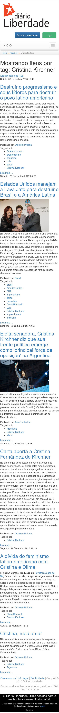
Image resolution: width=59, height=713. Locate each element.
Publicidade (37, 678)
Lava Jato (12, 301)
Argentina (12, 428)
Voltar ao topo (49, 706)
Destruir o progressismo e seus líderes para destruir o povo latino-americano (28, 92)
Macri (9, 435)
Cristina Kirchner (15, 167)
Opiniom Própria (23, 144)
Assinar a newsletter (27, 35)
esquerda (12, 158)
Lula (9, 161)
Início (7, 45)
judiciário (11, 317)
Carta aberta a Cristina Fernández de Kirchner (25, 454)
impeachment (14, 314)
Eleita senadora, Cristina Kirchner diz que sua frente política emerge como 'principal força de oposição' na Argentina (27, 344)
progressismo (14, 154)
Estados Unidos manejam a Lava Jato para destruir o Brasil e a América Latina (29, 189)
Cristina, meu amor (21, 633)
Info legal (23, 678)
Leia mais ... (6, 172)
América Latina (14, 151)
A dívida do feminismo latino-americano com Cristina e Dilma (24, 561)
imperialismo (13, 294)
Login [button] (49, 35)
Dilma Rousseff (14, 304)
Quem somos (8, 678)
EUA (9, 291)
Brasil (18, 278)
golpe (9, 164)
